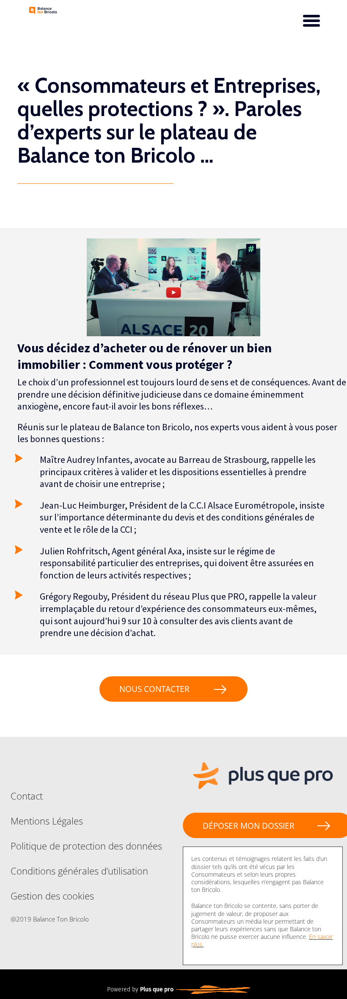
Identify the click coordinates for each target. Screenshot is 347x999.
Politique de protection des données (86, 845)
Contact (27, 795)
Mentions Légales (47, 820)
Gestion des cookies (52, 895)
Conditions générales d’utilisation (79, 870)
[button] (311, 21)
